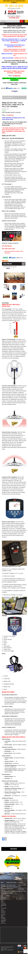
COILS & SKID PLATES (3, 901)
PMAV (8, 895)
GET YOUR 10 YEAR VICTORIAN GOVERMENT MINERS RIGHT (12, 887)
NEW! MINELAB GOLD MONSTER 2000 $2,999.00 (14, 1)
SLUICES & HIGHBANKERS (3, 905)
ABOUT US (3, 923)
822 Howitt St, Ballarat (14, 16)
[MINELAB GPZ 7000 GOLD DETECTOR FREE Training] (14, 278)
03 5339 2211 (14, 18)
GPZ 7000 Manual (7, 246)
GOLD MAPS (3, 908)
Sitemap (2, 949)
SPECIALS (3, 912)
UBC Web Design (10, 949)
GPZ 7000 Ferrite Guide (8, 248)
